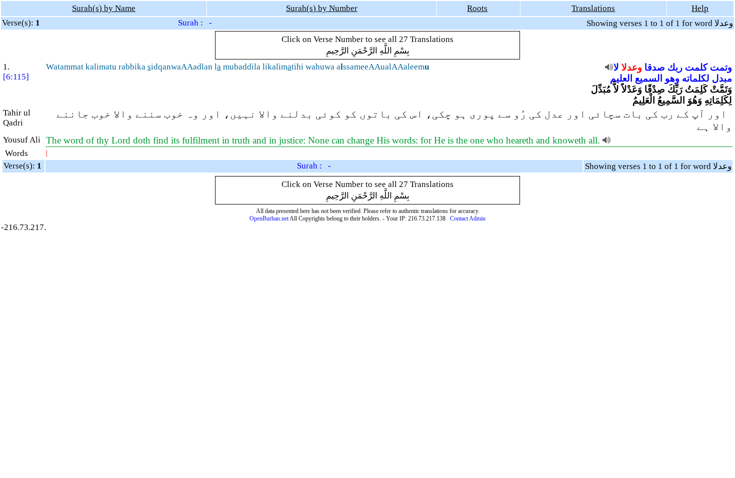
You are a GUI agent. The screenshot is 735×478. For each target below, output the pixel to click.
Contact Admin (468, 218)
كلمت (696, 67)
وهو (672, 78)
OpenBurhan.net (269, 218)
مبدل (722, 78)
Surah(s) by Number (322, 8)
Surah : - (195, 23)
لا (616, 67)
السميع (648, 78)
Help (700, 8)
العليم (621, 78)
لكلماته (696, 78)
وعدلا (632, 67)
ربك (675, 67)
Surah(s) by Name (104, 8)
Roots (477, 8)
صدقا (654, 67)
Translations (593, 8)
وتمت (721, 67)
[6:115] (16, 77)
